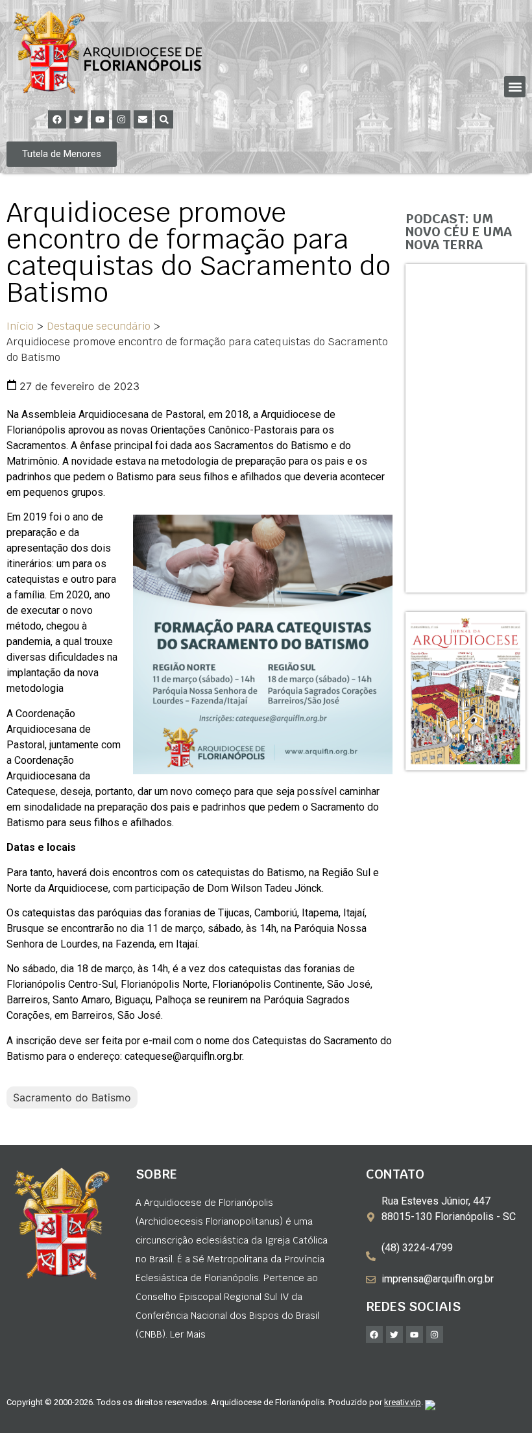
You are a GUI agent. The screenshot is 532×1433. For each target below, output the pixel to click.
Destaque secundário (99, 326)
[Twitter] (78, 119)
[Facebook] (57, 119)
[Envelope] (143, 119)
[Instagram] (121, 119)
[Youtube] (100, 119)
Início (20, 326)
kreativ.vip (402, 1402)
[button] (515, 86)
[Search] (164, 119)
